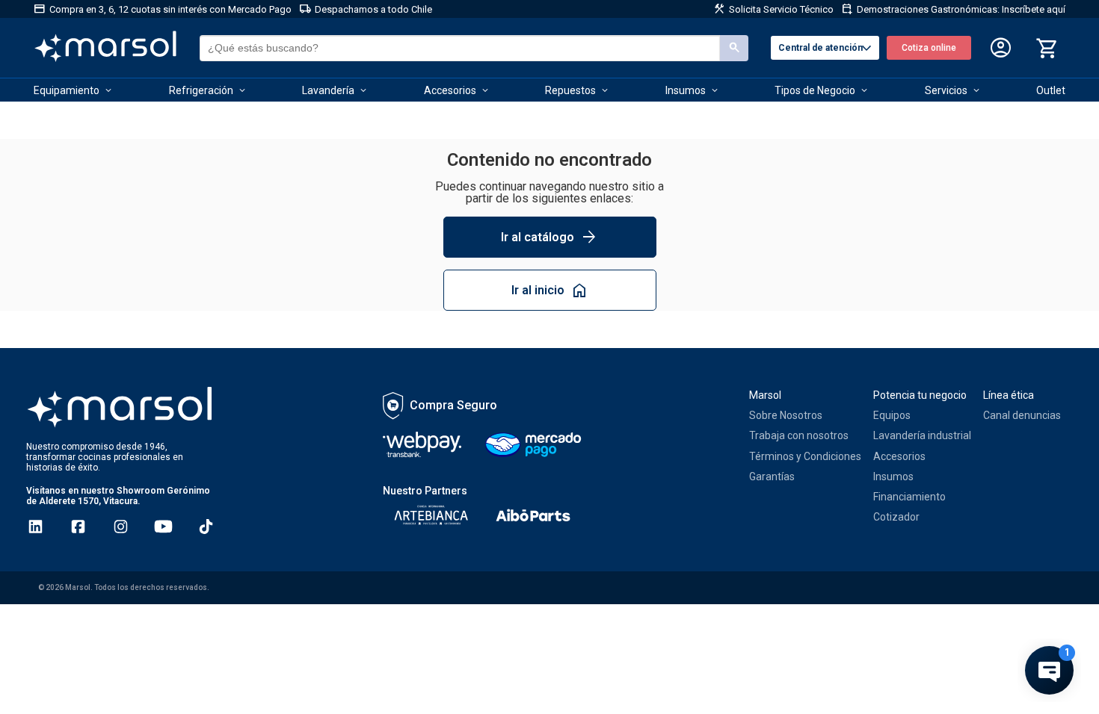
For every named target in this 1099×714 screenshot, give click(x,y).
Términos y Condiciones (805, 456)
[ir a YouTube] (163, 526)
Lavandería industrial (922, 435)
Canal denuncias (1022, 415)
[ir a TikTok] (206, 526)
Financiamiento (909, 497)
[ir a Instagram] (120, 526)
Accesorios (899, 456)
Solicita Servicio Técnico (773, 9)
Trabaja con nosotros (799, 435)
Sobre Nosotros (785, 415)
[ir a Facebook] (78, 526)
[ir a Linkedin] (35, 526)
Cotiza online (929, 48)
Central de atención (826, 48)
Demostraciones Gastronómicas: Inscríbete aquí (953, 9)
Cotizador (896, 517)
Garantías (772, 476)
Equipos (892, 415)
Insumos (893, 476)
